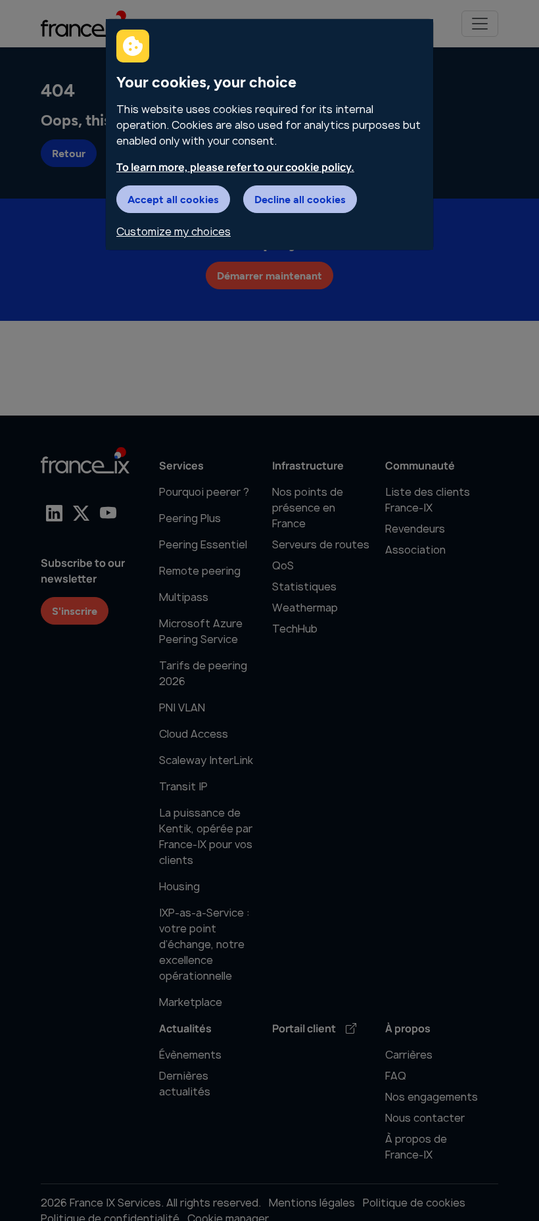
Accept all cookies (173, 199)
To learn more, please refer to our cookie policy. (235, 167)
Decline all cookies (300, 199)
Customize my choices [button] (173, 231)
